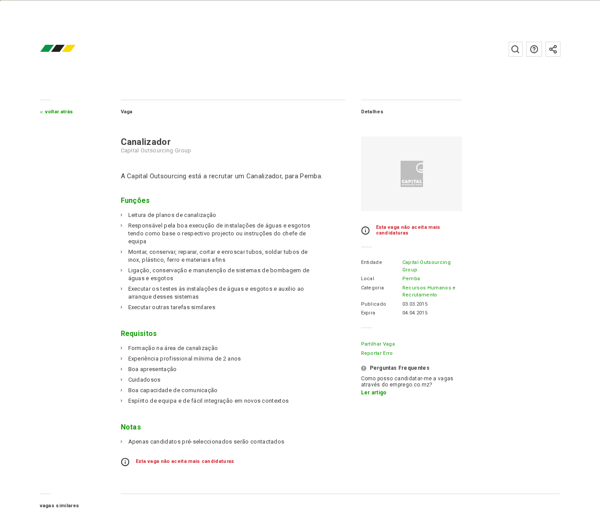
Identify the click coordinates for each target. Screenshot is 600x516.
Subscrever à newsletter (553, 49)
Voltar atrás (59, 112)
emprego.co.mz (70, 49)
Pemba (411, 278)
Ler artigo (374, 393)
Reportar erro (377, 353)
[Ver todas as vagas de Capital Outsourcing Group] (411, 174)
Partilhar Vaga (378, 344)
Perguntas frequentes (534, 49)
